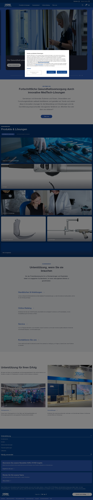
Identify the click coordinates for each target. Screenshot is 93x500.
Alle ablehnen (51, 72)
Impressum (29, 68)
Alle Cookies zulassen (62, 72)
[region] (47, 63)
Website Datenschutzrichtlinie (43, 62)
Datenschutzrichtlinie (39, 64)
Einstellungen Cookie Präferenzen (34, 73)
